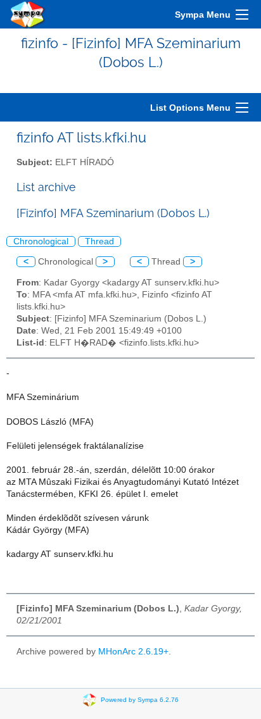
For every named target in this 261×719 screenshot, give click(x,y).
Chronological (40, 241)
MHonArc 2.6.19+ (133, 651)
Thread (99, 241)
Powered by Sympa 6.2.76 (140, 699)
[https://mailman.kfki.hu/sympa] (28, 14)
